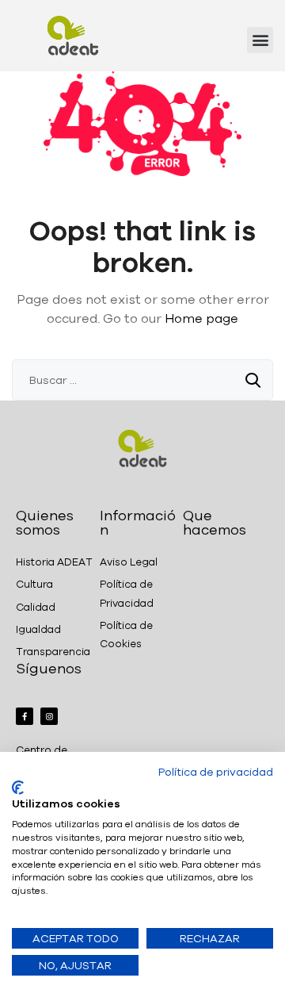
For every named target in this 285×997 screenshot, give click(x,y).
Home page (201, 318)
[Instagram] (49, 716)
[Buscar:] (142, 380)
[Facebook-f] (24, 716)
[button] (260, 40)
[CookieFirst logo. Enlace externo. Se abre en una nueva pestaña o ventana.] (18, 787)
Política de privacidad (215, 771)
